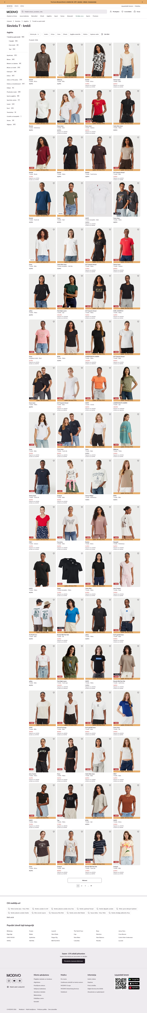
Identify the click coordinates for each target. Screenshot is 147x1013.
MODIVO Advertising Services (70, 988)
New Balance (100, 937)
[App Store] (134, 983)
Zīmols (65, 34)
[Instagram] (9, 981)
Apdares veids (94, 34)
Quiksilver (32, 937)
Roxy (97, 931)
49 (91, 885)
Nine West (77, 937)
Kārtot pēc (33, 34)
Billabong (9, 931)
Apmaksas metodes (39, 992)
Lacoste (121, 940)
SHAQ (9, 940)
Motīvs (85, 34)
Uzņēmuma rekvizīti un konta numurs (72, 982)
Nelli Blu (31, 940)
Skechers (99, 934)
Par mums (64, 979)
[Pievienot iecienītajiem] (54, 45)
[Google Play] (134, 979)
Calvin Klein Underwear (126, 937)
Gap (75, 934)
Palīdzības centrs (39, 998)
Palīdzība (137, 6)
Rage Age (9, 934)
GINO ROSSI (10, 937)
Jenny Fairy (122, 931)
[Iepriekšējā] (5, 2)
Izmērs (46, 34)
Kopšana (90, 982)
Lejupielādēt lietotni (127, 6)
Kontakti (36, 1001)
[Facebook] (20, 981)
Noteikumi (64, 992)
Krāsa (52, 34)
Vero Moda (54, 934)
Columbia (77, 940)
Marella (98, 940)
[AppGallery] (134, 987)
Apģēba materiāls (75, 34)
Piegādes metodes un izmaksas (43, 979)
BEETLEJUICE (55, 940)
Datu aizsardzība (52, 1009)
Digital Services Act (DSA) (95, 988)
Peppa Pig (54, 937)
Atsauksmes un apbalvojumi (96, 992)
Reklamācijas (37, 995)
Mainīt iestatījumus (31, 1009)
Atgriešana (37, 982)
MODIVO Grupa (66, 985)
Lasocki (53, 931)
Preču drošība (92, 985)
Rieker (31, 934)
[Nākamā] (142, 2)
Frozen (31, 931)
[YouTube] (14, 981)
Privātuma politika (42, 1009)
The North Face (78, 931)
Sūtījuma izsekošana (40, 988)
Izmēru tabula (92, 979)
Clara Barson (122, 934)
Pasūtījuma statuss (39, 985)
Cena (58, 34)
